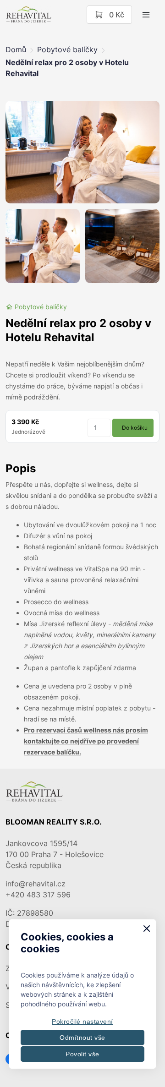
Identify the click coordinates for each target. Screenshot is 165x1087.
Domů (16, 49)
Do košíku (135, 427)
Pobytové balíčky (67, 49)
